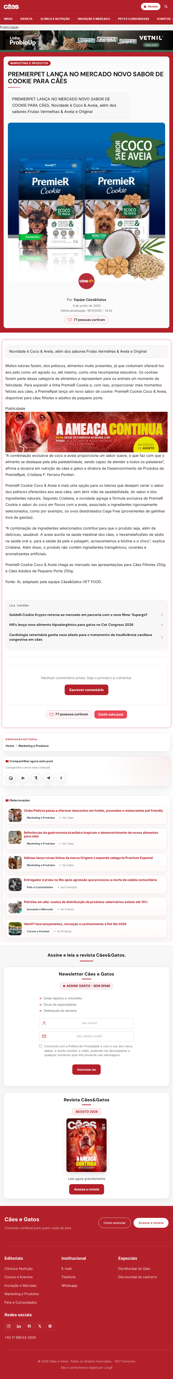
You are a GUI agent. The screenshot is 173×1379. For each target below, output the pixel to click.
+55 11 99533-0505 (20, 1337)
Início (8, 18)
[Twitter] (40, 1326)
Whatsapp (69, 1285)
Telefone (68, 1277)
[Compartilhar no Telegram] (48, 778)
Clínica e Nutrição (19, 1268)
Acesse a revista (86, 1189)
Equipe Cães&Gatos (90, 299)
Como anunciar (115, 1223)
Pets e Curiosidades (133, 18)
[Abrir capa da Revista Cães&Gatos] (86, 1145)
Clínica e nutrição (55, 18)
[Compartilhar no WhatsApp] (11, 778)
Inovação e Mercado (94, 18)
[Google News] (50, 1326)
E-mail (66, 1268)
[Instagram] (9, 1326)
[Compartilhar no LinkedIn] (23, 778)
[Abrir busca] (166, 6)
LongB (108, 1367)
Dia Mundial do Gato (134, 1268)
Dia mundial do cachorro (137, 1277)
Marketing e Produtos (29, 63)
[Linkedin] (19, 1326)
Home (10, 746)
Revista (26, 18)
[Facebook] (29, 1326)
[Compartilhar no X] (36, 778)
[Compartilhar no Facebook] (61, 778)
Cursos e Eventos (19, 1277)
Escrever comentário (86, 690)
